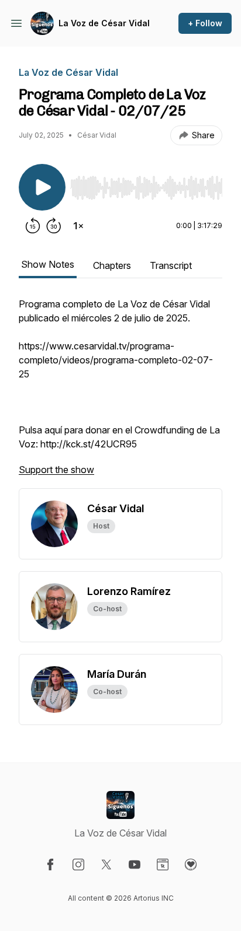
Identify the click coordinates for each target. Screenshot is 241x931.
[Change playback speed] (78, 226)
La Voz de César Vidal (104, 23)
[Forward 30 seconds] (54, 226)
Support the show (56, 469)
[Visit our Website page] (162, 864)
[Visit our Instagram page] (78, 864)
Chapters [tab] (112, 265)
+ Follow (205, 23)
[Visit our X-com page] (106, 864)
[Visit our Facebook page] (50, 864)
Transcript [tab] (171, 265)
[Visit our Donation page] (191, 864)
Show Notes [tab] (47, 264)
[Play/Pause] (42, 187)
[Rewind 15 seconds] (33, 226)
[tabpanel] (120, 392)
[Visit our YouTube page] (134, 864)
